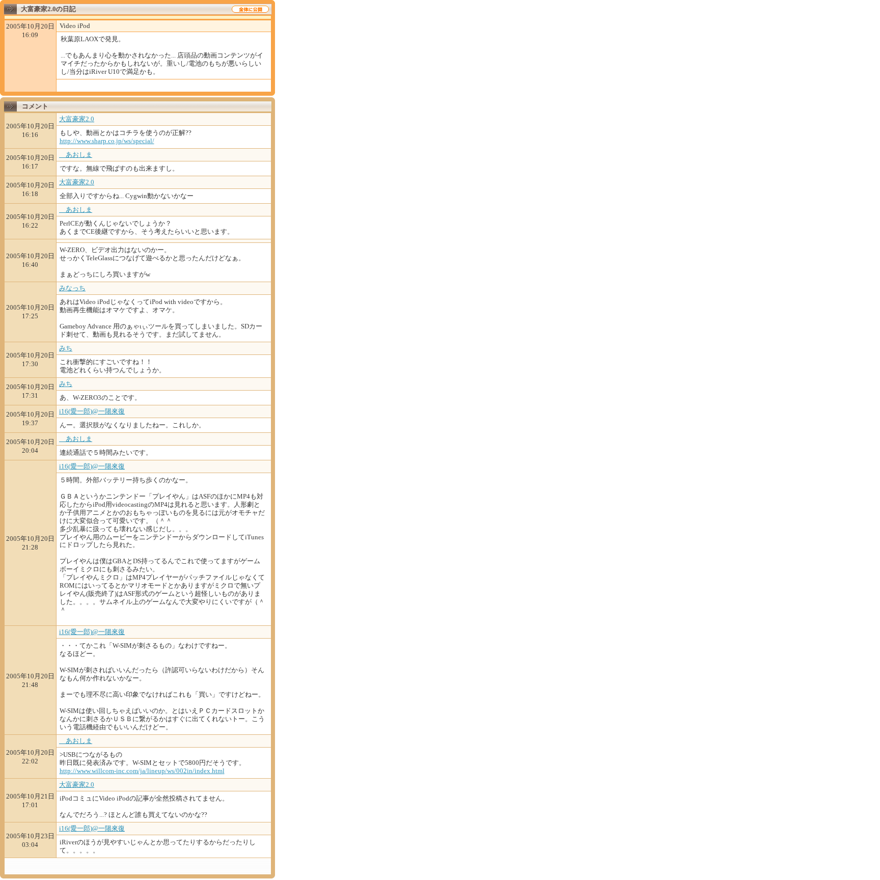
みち (65, 348)
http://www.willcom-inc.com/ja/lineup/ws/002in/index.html (142, 771)
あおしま (75, 154)
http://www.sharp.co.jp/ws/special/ (107, 141)
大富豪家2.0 (76, 119)
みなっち (72, 288)
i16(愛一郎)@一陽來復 (92, 411)
